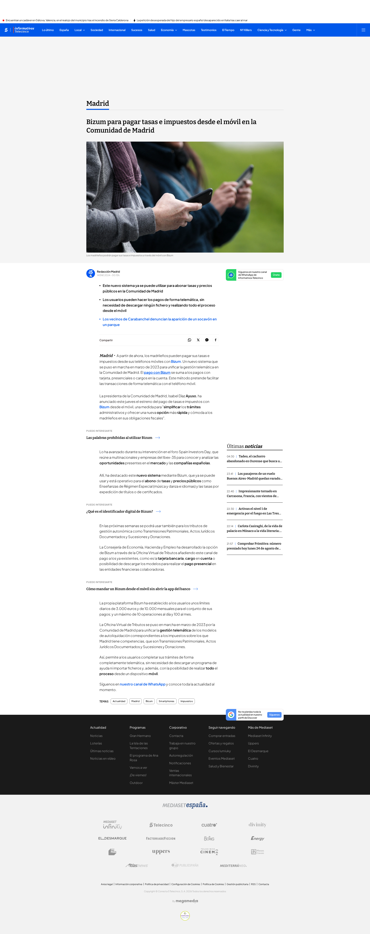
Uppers (253, 743)
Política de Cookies (213, 884)
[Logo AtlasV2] (136, 865)
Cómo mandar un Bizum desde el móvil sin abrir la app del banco (138, 589)
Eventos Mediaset (222, 758)
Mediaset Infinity (260, 736)
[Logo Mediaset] (185, 807)
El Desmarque (258, 751)
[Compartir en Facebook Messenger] (207, 340)
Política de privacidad (157, 884)
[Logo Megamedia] (187, 901)
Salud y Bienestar (221, 766)
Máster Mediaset (181, 783)
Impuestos (187, 701)
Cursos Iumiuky (220, 751)
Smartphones (166, 701)
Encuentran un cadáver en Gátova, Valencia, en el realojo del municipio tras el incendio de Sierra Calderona (67, 20)
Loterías (96, 743)
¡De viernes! (138, 775)
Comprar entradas (222, 736)
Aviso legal (107, 884)
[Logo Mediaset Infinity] (112, 825)
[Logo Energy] (257, 838)
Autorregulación (181, 755)
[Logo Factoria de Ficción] (161, 838)
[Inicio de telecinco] (6, 30)
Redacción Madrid (108, 271)
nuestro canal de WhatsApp (143, 684)
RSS (253, 884)
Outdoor (136, 783)
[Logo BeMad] (112, 852)
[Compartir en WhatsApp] (189, 340)
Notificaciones (180, 763)
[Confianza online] (185, 919)
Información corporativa (128, 884)
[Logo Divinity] (258, 825)
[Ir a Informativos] (23, 30)
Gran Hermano (140, 736)
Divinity (253, 766)
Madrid (97, 103)
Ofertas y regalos (221, 743)
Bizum (176, 361)
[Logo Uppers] (161, 852)
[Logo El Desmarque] (112, 838)
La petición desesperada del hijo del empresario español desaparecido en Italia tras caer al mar (192, 20)
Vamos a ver (138, 767)
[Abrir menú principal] (363, 30)
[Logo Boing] (209, 838)
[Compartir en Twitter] (198, 340)
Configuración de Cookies (185, 884)
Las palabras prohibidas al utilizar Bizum (119, 438)
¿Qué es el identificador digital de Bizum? (119, 511)
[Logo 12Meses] (257, 851)
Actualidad (119, 701)
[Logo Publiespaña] (185, 865)
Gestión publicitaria (237, 884)
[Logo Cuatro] (209, 825)
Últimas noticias (102, 751)
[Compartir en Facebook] (215, 340)
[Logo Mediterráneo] (233, 865)
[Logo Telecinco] (160, 825)
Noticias (96, 736)
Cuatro (253, 758)
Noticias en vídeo (103, 758)
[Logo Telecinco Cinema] (209, 851)
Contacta (176, 736)
